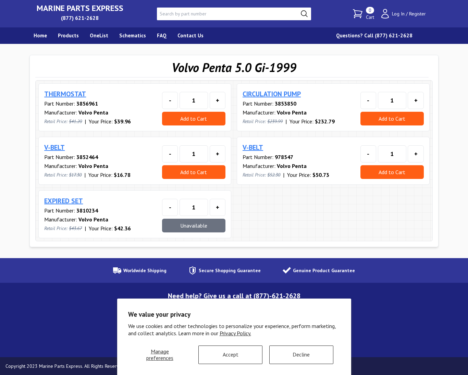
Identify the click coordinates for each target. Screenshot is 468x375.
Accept (230, 354)
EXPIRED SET (63, 200)
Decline (301, 354)
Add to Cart (193, 118)
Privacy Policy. (235, 333)
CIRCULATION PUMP (272, 93)
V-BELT (54, 147)
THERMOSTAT (65, 93)
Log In (398, 14)
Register (417, 14)
